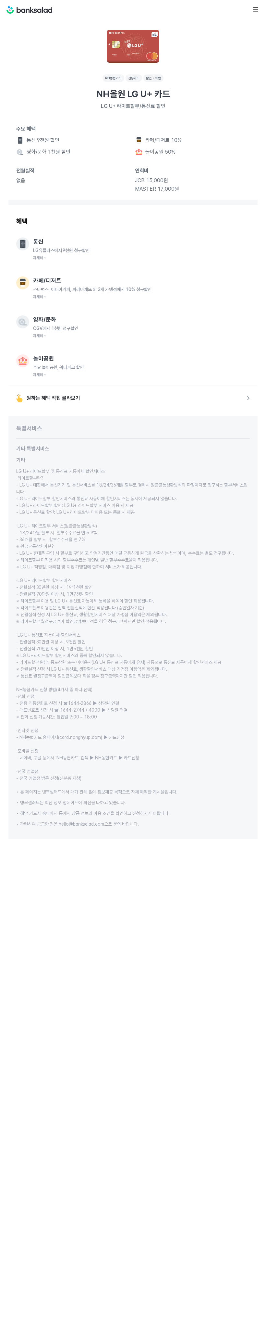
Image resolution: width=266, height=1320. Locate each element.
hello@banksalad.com (81, 824)
